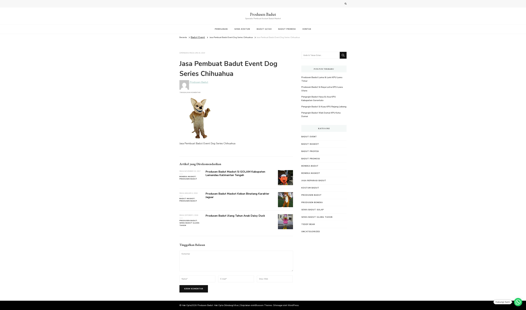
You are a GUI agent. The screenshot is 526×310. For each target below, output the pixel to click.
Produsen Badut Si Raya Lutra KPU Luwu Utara (322, 89)
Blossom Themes (263, 305)
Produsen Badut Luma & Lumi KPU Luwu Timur (321, 79)
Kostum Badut (310, 188)
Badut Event (198, 37)
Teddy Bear (308, 224)
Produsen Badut (263, 14)
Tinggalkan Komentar (189, 92)
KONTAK (307, 29)
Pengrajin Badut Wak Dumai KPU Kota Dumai (321, 114)
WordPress (293, 305)
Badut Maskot (187, 198)
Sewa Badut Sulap (312, 209)
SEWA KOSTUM (242, 29)
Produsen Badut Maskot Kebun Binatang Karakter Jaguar (237, 195)
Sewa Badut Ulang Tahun (189, 224)
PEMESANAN (221, 29)
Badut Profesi (310, 151)
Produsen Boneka (312, 202)
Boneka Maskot (187, 176)
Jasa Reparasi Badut (313, 180)
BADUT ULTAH (264, 29)
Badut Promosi (310, 158)
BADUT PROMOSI (287, 29)
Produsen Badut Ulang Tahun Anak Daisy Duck (235, 216)
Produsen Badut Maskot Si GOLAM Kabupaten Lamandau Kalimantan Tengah (235, 173)
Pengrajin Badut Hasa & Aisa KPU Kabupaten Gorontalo (318, 98)
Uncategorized (310, 231)
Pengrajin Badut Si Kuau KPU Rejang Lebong (323, 106)
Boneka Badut (309, 166)
